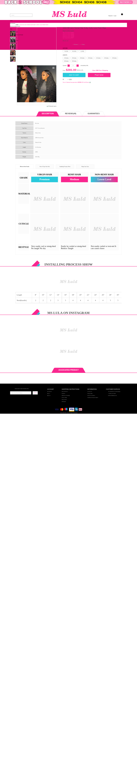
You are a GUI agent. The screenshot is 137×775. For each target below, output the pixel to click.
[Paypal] (65, 79)
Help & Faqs (64, 399)
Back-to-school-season (15, 26)
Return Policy (64, 397)
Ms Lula (66, 412)
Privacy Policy (89, 393)
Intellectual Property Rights (92, 397)
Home (11, 20)
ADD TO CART (74, 75)
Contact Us (89, 391)
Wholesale (64, 401)
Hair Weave (12, 23)
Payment (63, 393)
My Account (49, 391)
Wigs (11, 29)
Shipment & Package (66, 395)
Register (111, 15)
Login (115, 15)
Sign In (48, 393)
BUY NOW (99, 75)
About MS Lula (65, 391)
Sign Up (48, 395)
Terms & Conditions (91, 395)
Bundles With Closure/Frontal (16, 34)
